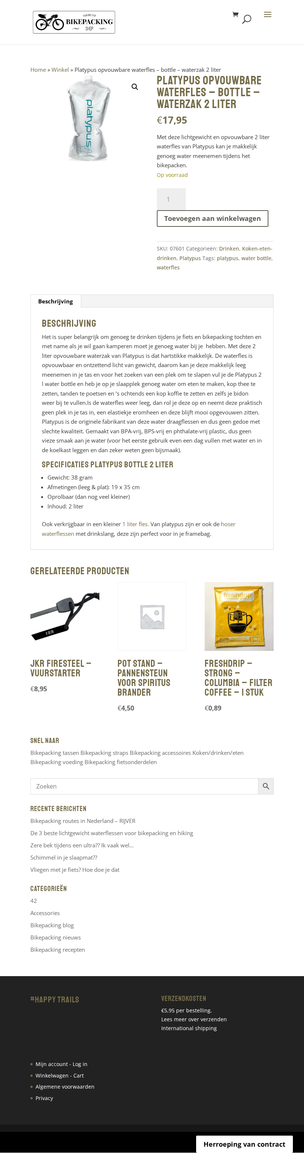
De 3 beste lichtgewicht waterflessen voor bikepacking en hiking (111, 833)
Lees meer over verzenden (194, 1019)
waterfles (168, 267)
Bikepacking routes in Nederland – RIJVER (82, 820)
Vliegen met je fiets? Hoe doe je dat (74, 869)
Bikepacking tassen (54, 752)
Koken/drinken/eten (218, 752)
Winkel (60, 69)
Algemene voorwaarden (65, 1086)
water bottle (256, 258)
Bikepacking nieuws (55, 937)
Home (38, 69)
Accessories (45, 913)
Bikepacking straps (104, 752)
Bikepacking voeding (56, 762)
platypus (227, 258)
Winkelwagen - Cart (60, 1075)
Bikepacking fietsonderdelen (121, 762)
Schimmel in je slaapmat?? (63, 857)
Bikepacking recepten (57, 949)
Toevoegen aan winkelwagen (212, 218)
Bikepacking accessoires (160, 752)
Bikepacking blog (52, 925)
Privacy (44, 1098)
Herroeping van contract (244, 1144)
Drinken (229, 248)
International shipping (189, 1028)
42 (33, 900)
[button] (135, 87)
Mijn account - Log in (61, 1064)
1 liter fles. (136, 524)
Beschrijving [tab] (55, 301)
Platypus (190, 258)
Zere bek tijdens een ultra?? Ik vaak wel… (82, 845)
